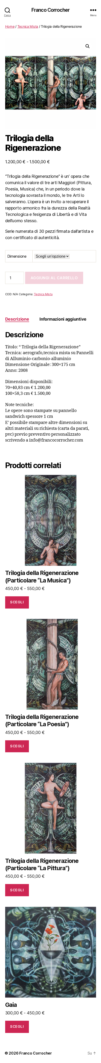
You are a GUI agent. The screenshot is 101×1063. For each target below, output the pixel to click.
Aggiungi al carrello (54, 277)
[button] (87, 46)
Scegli (17, 602)
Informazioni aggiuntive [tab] (62, 319)
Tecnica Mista (27, 26)
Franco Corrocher (50, 10)
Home (10, 26)
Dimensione (17, 256)
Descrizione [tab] (17, 319)
